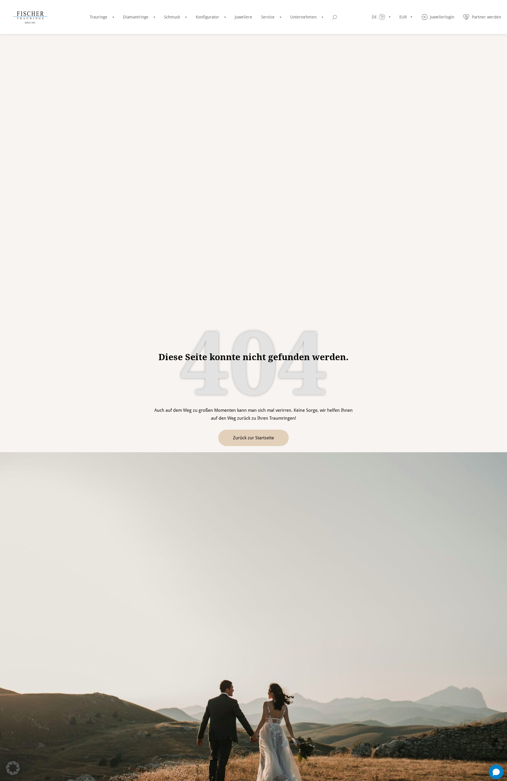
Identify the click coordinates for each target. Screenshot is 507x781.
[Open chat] (496, 772)
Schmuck (172, 17)
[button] (13, 768)
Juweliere (243, 17)
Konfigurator (207, 17)
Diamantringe (135, 17)
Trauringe (98, 17)
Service (268, 17)
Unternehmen (303, 17)
